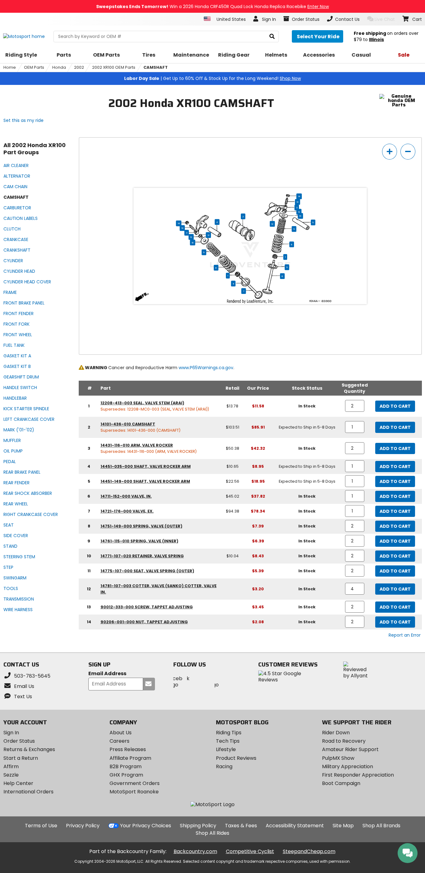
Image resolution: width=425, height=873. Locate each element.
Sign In (11, 732)
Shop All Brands (381, 825)
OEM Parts (34, 67)
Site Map (343, 825)
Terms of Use (41, 825)
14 (299, 196)
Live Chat (385, 19)
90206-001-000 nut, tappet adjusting (144, 622)
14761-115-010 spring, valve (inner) (139, 541)
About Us (121, 732)
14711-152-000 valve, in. (126, 496)
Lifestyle (226, 749)
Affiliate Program (130, 758)
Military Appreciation (347, 766)
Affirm (11, 766)
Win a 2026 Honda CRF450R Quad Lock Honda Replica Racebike (212, 6)
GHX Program (126, 774)
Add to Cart (395, 406)
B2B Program (126, 766)
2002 (79, 67)
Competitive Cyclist (250, 851)
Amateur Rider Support (350, 749)
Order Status (19, 741)
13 (297, 201)
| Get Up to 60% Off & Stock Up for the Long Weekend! (212, 78)
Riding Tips (228, 732)
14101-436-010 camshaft (127, 424)
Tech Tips (228, 741)
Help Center (18, 783)
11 (286, 267)
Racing (224, 766)
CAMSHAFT (155, 67)
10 (300, 215)
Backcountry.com (195, 851)
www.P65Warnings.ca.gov (206, 368)
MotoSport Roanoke (134, 791)
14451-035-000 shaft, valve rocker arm (145, 466)
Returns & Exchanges (29, 749)
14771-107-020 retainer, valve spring (142, 556)
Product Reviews (236, 758)
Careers (119, 741)
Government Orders (135, 783)
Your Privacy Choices (145, 826)
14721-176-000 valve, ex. (127, 511)
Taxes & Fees (241, 825)
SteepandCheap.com (309, 851)
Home (9, 67)
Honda (59, 67)
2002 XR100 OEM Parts (113, 67)
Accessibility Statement (295, 825)
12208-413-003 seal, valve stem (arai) (142, 403)
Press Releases (128, 749)
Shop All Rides (212, 833)
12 (299, 211)
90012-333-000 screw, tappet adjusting (146, 607)
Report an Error (405, 635)
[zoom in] (389, 152)
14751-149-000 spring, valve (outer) (141, 526)
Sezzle (11, 774)
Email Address (107, 674)
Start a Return (20, 758)
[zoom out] (407, 152)
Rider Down (336, 732)
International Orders (28, 791)
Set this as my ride (23, 120)
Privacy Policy (83, 825)
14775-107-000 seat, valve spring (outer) (147, 570)
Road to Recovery (344, 741)
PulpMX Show (338, 758)
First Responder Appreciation (358, 774)
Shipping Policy (198, 825)
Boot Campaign (341, 783)
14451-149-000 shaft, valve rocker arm (145, 481)
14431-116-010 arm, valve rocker (136, 445)
